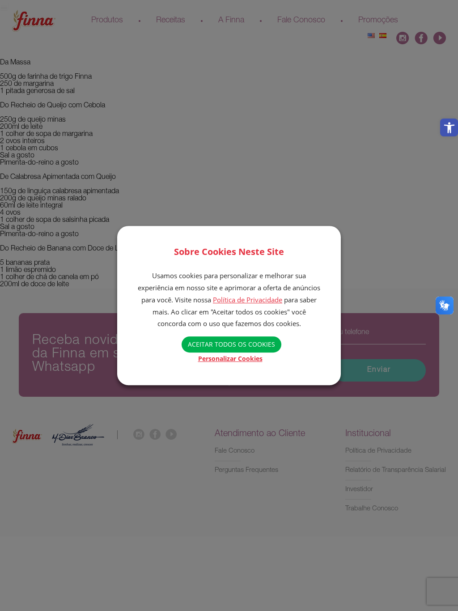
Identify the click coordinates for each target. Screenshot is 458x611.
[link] (449, 127)
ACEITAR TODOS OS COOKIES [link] (231, 344)
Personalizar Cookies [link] (230, 358)
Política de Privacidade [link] (247, 299)
